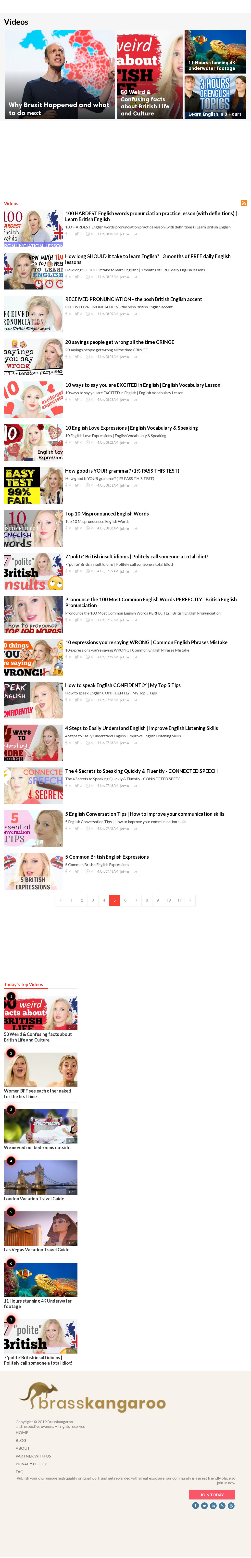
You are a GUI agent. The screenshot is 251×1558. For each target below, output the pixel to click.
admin (124, 234)
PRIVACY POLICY (31, 1463)
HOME (22, 1432)
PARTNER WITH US (33, 1456)
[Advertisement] (125, 158)
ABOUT (23, 1448)
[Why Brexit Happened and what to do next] (60, 74)
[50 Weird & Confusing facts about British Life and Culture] (150, 74)
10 (168, 900)
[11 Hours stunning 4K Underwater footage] (215, 52)
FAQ (20, 1471)
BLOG (21, 1440)
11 (179, 900)
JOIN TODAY (212, 1494)
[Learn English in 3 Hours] (215, 97)
